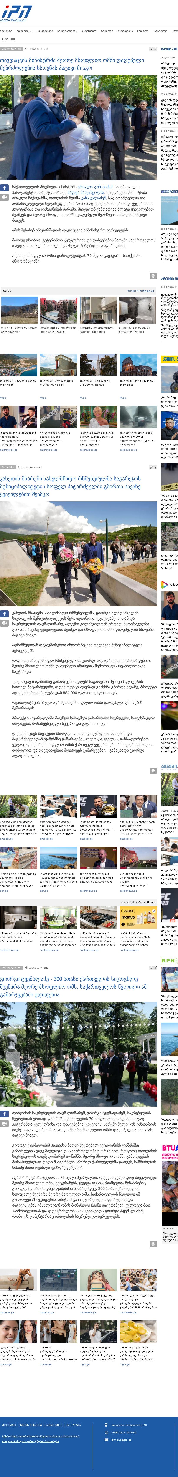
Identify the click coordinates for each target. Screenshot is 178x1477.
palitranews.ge (88, 890)
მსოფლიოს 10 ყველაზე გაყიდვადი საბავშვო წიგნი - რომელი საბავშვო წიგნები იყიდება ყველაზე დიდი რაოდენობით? (98, 1303)
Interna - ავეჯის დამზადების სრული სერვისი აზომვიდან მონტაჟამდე (18, 937)
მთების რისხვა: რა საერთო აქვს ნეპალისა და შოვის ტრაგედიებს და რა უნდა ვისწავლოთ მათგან (58, 1301)
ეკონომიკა (125, 31)
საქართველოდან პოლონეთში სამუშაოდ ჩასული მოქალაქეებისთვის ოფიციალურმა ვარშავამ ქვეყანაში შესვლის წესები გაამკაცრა (138, 885)
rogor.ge (85, 1364)
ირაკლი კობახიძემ (95, 187)
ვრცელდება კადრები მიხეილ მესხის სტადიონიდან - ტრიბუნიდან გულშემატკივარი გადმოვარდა (55, 442)
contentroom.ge (9, 950)
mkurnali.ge (7, 1312)
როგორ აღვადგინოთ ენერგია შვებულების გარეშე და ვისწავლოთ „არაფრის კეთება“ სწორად (16, 1303)
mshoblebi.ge (88, 1312)
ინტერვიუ (169, 191)
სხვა (5, 39)
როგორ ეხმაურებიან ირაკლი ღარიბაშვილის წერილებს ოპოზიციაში (96, 877)
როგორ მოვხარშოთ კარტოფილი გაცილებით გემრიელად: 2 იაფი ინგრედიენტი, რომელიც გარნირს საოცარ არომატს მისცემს (137, 1357)
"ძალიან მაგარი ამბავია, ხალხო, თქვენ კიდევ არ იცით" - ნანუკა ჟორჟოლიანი (97, 438)
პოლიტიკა (24, 31)
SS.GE (7, 290)
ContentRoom (146, 902)
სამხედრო (160, 31)
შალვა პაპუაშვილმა (86, 192)
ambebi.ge (6, 838)
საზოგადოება (67, 31)
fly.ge (3, 397)
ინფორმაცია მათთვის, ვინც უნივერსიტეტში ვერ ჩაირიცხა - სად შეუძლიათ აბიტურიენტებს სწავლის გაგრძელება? (58, 829)
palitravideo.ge (8, 449)
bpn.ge (4, 890)
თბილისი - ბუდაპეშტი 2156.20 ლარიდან (95, 382)
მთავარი (6, 31)
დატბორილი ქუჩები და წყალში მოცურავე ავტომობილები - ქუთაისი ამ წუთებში (137, 438)
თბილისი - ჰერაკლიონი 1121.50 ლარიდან (56, 382)
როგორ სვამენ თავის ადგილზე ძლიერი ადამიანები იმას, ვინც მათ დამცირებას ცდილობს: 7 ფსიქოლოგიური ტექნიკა (98, 1355)
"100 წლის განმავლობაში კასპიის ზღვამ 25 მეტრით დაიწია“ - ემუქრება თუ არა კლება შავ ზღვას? (58, 879)
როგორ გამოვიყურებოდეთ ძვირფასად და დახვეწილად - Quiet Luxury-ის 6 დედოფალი (58, 1355)
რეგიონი (107, 31)
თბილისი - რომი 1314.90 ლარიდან (136, 382)
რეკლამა (73, 1425)
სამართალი (44, 31)
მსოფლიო (88, 31)
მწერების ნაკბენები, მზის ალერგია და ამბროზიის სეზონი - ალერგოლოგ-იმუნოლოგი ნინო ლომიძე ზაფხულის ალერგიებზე (58, 941)
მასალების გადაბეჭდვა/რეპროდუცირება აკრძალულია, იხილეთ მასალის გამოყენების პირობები (41, 1439)
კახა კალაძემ (93, 198)
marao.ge (6, 1364)
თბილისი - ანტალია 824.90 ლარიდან (18, 382)
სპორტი (142, 31)
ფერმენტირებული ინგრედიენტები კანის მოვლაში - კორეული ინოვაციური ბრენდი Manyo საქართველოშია (136, 941)
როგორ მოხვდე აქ (141, 290)
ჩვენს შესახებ (31, 1425)
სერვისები (54, 1425)
